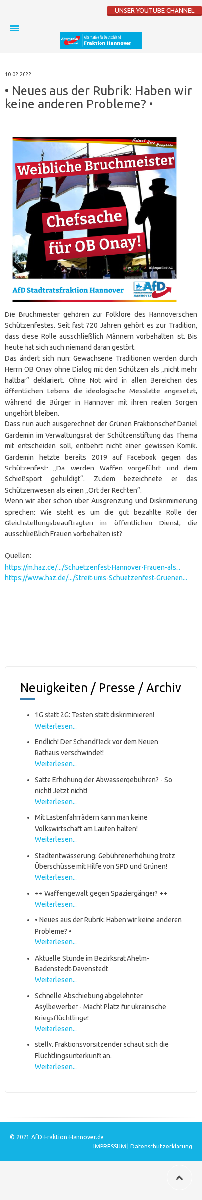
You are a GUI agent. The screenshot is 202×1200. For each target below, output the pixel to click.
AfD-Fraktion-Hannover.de (67, 1137)
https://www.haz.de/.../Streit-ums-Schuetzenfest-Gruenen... (96, 578)
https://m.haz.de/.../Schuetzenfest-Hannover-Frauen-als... (92, 567)
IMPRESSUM (110, 1146)
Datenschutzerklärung (161, 1146)
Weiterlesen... (56, 726)
